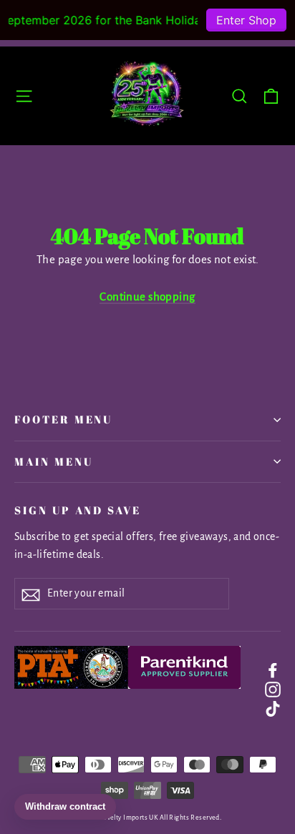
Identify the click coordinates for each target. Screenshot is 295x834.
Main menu (53, 461)
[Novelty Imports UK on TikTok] (273, 707)
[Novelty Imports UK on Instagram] (273, 688)
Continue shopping (147, 296)
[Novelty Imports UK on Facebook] (273, 669)
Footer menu (63, 419)
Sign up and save (77, 510)
